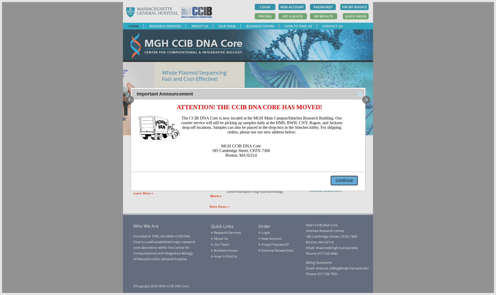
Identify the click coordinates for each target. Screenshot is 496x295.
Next (366, 100)
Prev (130, 100)
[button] (360, 94)
